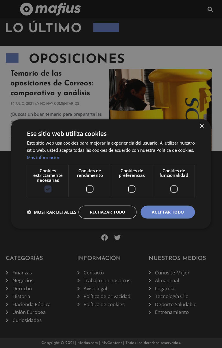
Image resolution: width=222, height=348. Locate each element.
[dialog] (111, 174)
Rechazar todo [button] (107, 212)
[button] (51, 212)
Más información (43, 157)
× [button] (201, 126)
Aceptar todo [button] (168, 212)
